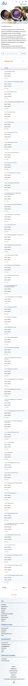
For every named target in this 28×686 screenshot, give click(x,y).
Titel (5, 68)
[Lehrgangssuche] (16, 1)
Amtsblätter (4, 659)
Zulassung (3, 630)
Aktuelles (3, 619)
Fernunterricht (4, 628)
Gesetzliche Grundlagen (7, 613)
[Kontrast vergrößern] (26, 1)
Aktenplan (3, 608)
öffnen (7, 78)
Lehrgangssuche (5, 646)
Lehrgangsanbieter (5, 644)
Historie (3, 612)
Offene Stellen (4, 617)
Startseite (13, 666)
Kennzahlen (4, 615)
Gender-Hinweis (13, 677)
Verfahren (3, 631)
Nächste (24, 587)
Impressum (13, 675)
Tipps (2, 650)
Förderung (3, 648)
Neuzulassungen (5, 660)
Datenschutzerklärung (13, 670)
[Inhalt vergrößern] (22, 1)
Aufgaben (3, 604)
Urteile (3, 621)
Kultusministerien (13, 673)
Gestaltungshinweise (6, 633)
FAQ (2, 635)
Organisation (4, 606)
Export (15, 594)
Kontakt (3, 610)
